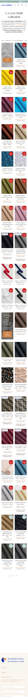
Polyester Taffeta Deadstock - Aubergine (7, 115)
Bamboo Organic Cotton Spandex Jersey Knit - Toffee (20, 197)
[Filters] (26, 40)
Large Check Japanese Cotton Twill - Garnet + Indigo (7, 447)
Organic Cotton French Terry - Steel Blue (20, 477)
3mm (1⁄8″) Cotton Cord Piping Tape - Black (20, 306)
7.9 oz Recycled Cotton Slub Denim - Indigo (20, 359)
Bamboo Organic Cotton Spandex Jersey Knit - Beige (7, 224)
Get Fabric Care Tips (7, 334)
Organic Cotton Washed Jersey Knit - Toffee (20, 88)
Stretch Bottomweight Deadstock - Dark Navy (7, 250)
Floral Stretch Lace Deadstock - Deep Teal (7, 169)
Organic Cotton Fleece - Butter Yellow (21, 503)
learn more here (18, 24)
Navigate (4, 667)
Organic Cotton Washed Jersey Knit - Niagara (20, 61)
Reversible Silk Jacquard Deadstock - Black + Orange (7, 143)
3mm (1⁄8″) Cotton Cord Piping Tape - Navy (20, 281)
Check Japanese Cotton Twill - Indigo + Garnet (21, 446)
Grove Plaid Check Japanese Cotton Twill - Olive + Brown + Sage (7, 415)
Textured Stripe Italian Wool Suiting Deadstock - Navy (20, 533)
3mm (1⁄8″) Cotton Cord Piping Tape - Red (7, 281)
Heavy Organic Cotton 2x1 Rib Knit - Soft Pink (7, 477)
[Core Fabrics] (6, 5)
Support (4, 672)
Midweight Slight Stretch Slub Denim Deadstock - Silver (21, 251)
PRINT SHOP (7, 60)
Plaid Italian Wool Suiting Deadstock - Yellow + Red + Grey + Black (7, 534)
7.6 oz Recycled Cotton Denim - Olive (7, 359)
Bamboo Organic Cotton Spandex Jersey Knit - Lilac (20, 224)
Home (2, 40)
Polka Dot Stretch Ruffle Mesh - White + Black (20, 170)
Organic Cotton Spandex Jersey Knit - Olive (7, 197)
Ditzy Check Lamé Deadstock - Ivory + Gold (21, 143)
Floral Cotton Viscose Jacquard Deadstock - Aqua (20, 116)
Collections (8, 40)
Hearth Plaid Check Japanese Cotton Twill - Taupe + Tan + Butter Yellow (21, 416)
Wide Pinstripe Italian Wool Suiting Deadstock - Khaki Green (7, 563)
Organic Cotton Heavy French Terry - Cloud (7, 503)
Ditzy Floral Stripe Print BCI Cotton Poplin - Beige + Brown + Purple (21, 386)
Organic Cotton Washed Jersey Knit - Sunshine (7, 88)
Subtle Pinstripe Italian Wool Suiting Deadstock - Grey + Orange (20, 563)
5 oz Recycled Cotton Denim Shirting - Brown (21, 330)
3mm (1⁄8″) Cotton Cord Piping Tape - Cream (7, 306)
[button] (14, 5)
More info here (8, 1)
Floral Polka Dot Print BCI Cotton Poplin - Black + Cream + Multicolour (7, 387)
